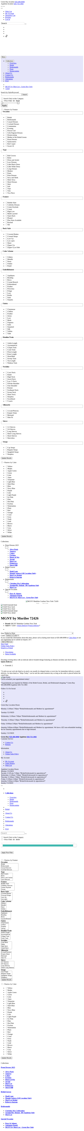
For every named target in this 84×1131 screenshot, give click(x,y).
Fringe (9, 291)
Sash (9, 297)
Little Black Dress (13, 164)
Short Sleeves (12, 436)
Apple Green (12, 471)
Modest (10, 171)
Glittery (10, 257)
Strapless (10, 397)
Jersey (9, 316)
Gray (9, 528)
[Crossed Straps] (6, 895)
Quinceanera (11, 142)
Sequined (10, 327)
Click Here (73, 638)
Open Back (11, 216)
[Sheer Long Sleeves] (7, 968)
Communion (11, 126)
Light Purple (12, 495)
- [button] (6, 547)
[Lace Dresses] (7, 880)
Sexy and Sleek (12, 178)
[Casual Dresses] (9, 868)
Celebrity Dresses (13, 205)
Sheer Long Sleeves (14, 434)
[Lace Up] (6, 897)
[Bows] (6, 917)
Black (10, 526)
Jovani (12, 559)
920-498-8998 (20, 2)
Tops (9, 189)
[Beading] (6, 915)
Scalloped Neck (12, 390)
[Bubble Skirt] (7, 884)
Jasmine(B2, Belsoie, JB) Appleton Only (24, 585)
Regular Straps (12, 450)
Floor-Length (12, 352)
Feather (10, 286)
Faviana (13, 555)
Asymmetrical (12, 345)
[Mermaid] (6, 956)
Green (10, 473)
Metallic (10, 259)
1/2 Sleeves (11, 427)
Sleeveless (11, 438)
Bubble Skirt (11, 203)
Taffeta (9, 331)
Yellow (10, 466)
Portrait (9, 388)
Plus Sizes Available (14, 220)
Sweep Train (11, 358)
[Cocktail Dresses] (9, 870)
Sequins (10, 300)
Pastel (9, 266)
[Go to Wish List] (4, 6)
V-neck (9, 401)
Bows (9, 280)
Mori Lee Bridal (16, 575)
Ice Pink (10, 497)
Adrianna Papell (16, 596)
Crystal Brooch (12, 282)
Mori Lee (13, 561)
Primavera (14, 563)
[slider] (75, 845)
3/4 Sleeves (11, 429)
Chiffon (10, 311)
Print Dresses (12, 175)
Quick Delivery (34, 626)
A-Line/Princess (13, 411)
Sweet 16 (10, 146)
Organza (10, 322)
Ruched (10, 222)
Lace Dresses (12, 162)
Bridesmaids (11, 120)
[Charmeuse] (5, 923)
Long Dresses (12, 169)
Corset (9, 209)
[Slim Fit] (6, 958)
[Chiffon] (5, 925)
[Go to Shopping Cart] (2, 6)
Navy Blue (11, 488)
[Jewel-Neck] (6, 948)
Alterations (9, 825)
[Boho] (7, 876)
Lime (9, 475)
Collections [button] (9, 793)
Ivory (9, 517)
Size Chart (4, 644)
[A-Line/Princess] (6, 952)
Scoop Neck (11, 392)
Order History (10, 763)
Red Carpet (11, 144)
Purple (10, 491)
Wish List (8, 11)
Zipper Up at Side (13, 247)
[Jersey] (5, 928)
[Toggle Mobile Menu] (2, 785)
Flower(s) (10, 289)
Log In (7, 19)
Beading (10, 278)
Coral (9, 515)
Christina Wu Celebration (19, 583)
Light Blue (11, 482)
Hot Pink (11, 502)
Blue (9, 486)
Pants (9, 173)
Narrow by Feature (11, 109)
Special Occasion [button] (11, 589)
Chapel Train (11, 347)
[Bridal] (9, 864)
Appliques (11, 275)
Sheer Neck (11, 394)
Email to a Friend (7, 648)
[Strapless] (6, 977)
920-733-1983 (19, 4)
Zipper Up (11, 245)
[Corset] (7, 889)
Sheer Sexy (11, 180)
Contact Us (9, 742)
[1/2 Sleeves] (7, 962)
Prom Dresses (12, 139)
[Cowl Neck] (6, 942)
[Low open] (6, 899)
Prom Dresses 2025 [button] (12, 545)
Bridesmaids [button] (9, 579)
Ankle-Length (12, 343)
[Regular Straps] (6, 974)
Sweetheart (11, 399)
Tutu (9, 191)
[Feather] (5, 927)
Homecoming (12, 135)
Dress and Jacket (13, 160)
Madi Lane (14, 571)
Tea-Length (11, 361)
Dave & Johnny (15, 594)
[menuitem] (44, 12)
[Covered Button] (6, 894)
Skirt (9, 184)
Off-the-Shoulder (13, 383)
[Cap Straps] (6, 972)
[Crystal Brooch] (6, 919)
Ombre (9, 264)
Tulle (9, 333)
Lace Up (10, 239)
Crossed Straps (12, 236)
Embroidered (11, 284)
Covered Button (12, 234)
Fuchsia (10, 504)
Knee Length (12, 354)
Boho (9, 158)
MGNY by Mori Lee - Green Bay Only (24, 597)
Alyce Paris (14, 549)
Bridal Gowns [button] (10, 567)
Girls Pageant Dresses (15, 133)
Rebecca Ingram (16, 577)
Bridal (9, 117)
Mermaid (10, 415)
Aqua (9, 477)
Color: (3, 636)
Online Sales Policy (7, 646)
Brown (10, 523)
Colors (12, 553)
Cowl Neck (11, 372)
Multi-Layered (12, 214)
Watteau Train (12, 363)
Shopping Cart (10, 15)
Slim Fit (10, 417)
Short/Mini (11, 356)
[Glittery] (3, 903)
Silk (8, 329)
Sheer (9, 243)
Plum (9, 508)
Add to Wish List (7, 642)
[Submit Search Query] (26, 833)
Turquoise (11, 480)
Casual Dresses (12, 122)
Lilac (9, 493)
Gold (9, 521)
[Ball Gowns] (7, 874)
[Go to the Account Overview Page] (2, 8)
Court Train (11, 350)
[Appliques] (6, 913)
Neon (9, 261)
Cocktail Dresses (13, 124)
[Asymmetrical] (5, 935)
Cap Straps (11, 448)
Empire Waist (12, 413)
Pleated (9, 218)
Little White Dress (13, 167)
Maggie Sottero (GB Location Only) (23, 573)
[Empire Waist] (6, 954)
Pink (9, 499)
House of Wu (14, 557)
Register (8, 17)
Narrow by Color (10, 462)
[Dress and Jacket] (7, 878)
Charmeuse (11, 309)
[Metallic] (3, 905)
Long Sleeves (12, 431)
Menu (3, 57)
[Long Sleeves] (7, 966)
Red (9, 510)
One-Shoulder (12, 386)
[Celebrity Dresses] (7, 886)
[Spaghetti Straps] (6, 976)
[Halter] (6, 944)
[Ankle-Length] (5, 933)
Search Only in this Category (14, 98)
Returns (8, 744)
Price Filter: (8, 101)
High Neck (11, 377)
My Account (9, 13)
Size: (2, 633)
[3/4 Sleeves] (7, 964)
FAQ (7, 829)
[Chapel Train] (5, 936)
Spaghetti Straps (13, 452)
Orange (10, 513)
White (10, 532)
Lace (9, 293)
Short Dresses (12, 182)
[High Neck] (6, 946)
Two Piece (11, 193)
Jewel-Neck (11, 379)
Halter (9, 375)
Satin (9, 325)
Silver (10, 530)
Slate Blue (11, 484)
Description (9, 652)
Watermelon (12, 506)
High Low (11, 211)
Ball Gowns (11, 156)
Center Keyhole (12, 207)
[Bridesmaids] (9, 866)
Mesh (9, 320)
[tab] (44, 555)
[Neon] (3, 907)
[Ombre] (3, 909)
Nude (9, 519)
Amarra (13, 551)
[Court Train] (5, 938)
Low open (11, 241)
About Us (8, 752)
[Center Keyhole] (7, 887)
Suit (8, 186)
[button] (9, 61)
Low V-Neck (12, 381)
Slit (8, 225)
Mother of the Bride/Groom (16, 137)
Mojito (10, 469)
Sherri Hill (13, 565)
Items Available (10, 654)
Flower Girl (11, 131)
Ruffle (9, 295)
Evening (10, 128)
